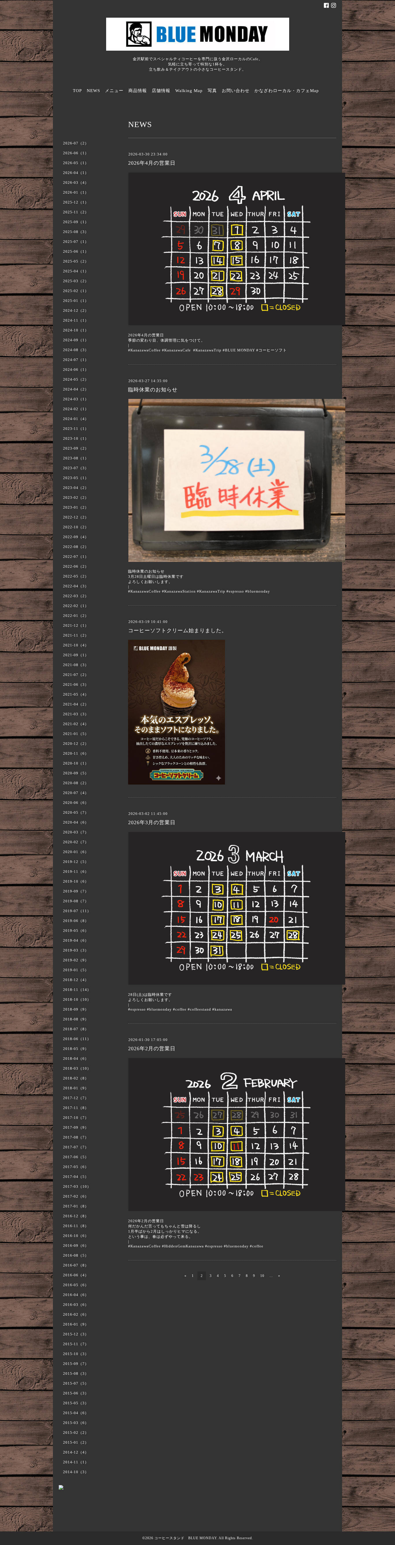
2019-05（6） (76, 930)
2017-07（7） (76, 1147)
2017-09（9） (76, 1127)
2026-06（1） (76, 153)
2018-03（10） (77, 1068)
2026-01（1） (76, 192)
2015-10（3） (76, 1354)
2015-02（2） (76, 1432)
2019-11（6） (76, 871)
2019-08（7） (76, 901)
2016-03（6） (76, 1304)
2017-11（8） (76, 1108)
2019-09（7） (76, 891)
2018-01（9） (76, 1088)
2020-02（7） (76, 842)
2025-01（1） (76, 300)
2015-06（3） (76, 1393)
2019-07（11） (77, 911)
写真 (212, 90)
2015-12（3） (76, 1334)
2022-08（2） (76, 547)
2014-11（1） (76, 1462)
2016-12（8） (76, 1216)
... (271, 1276)
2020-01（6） (76, 852)
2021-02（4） (76, 724)
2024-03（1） (76, 399)
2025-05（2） (76, 261)
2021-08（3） (76, 665)
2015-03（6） (76, 1423)
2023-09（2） (76, 448)
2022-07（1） (76, 556)
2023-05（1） (76, 478)
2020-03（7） (76, 832)
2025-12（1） (76, 202)
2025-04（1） (76, 271)
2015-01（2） (76, 1442)
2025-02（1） (76, 291)
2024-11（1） (76, 320)
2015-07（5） (76, 1383)
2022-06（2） (76, 566)
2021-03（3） (76, 714)
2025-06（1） (76, 251)
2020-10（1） (76, 763)
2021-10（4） (76, 645)
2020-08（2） (76, 783)
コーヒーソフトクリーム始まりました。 (177, 630)
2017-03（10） (77, 1186)
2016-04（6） (76, 1295)
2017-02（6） (76, 1196)
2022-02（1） (76, 606)
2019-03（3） (76, 950)
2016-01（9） (76, 1324)
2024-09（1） (76, 340)
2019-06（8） (76, 921)
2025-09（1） (76, 222)
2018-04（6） (76, 1058)
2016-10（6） (76, 1236)
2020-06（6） (76, 802)
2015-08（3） (76, 1373)
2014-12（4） (76, 1452)
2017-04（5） (76, 1176)
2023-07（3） (76, 468)
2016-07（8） (76, 1265)
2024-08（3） (76, 350)
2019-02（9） (76, 960)
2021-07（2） (76, 674)
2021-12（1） (76, 625)
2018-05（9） (76, 1049)
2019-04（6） (76, 940)
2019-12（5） (76, 861)
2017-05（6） (76, 1167)
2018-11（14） (77, 989)
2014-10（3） (76, 1472)
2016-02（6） (76, 1314)
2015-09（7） (76, 1363)
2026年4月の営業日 (152, 163)
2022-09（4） (76, 537)
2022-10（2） (76, 527)
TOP (77, 90)
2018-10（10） (77, 999)
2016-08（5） (76, 1255)
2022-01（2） (76, 615)
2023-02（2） (76, 497)
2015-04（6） (76, 1413)
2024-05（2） (76, 379)
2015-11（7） (76, 1344)
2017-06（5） (76, 1157)
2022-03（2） (76, 596)
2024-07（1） (76, 360)
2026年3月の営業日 (152, 822)
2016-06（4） (76, 1275)
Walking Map (189, 90)
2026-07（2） (76, 143)
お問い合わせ (236, 90)
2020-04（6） (76, 822)
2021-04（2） (76, 704)
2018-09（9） (76, 1009)
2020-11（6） (76, 753)
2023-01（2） (76, 507)
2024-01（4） (76, 419)
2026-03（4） (76, 182)
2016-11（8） (76, 1226)
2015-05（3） (76, 1403)
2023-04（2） (76, 487)
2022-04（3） (76, 586)
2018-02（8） (76, 1078)
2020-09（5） (76, 773)
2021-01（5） (76, 734)
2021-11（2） (76, 635)
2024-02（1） (76, 409)
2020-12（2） (76, 743)
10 (262, 1276)
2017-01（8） (76, 1206)
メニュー (114, 90)
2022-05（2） (76, 576)
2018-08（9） (76, 1019)
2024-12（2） (76, 310)
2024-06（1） (76, 369)
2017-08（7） (76, 1137)
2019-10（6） (76, 881)
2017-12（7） (76, 1098)
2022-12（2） (76, 517)
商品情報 (137, 90)
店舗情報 (161, 90)
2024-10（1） (76, 330)
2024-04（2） (76, 389)
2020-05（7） (76, 812)
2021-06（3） (76, 684)
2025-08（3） (76, 232)
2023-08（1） (76, 458)
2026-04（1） (76, 173)
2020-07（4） (76, 793)
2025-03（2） (76, 281)
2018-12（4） (76, 980)
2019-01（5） (76, 970)
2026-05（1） (76, 163)
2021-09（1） (76, 655)
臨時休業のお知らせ (153, 390)
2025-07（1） (76, 241)
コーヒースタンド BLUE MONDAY (185, 1538)
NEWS (93, 90)
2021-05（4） (76, 694)
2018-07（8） (76, 1029)
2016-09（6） (76, 1245)
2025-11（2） (76, 212)
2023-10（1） (76, 438)
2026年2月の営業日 (152, 1048)
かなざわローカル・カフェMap (286, 90)
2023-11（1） (76, 428)
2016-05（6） (76, 1285)
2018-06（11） (77, 1039)
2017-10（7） (76, 1117)
